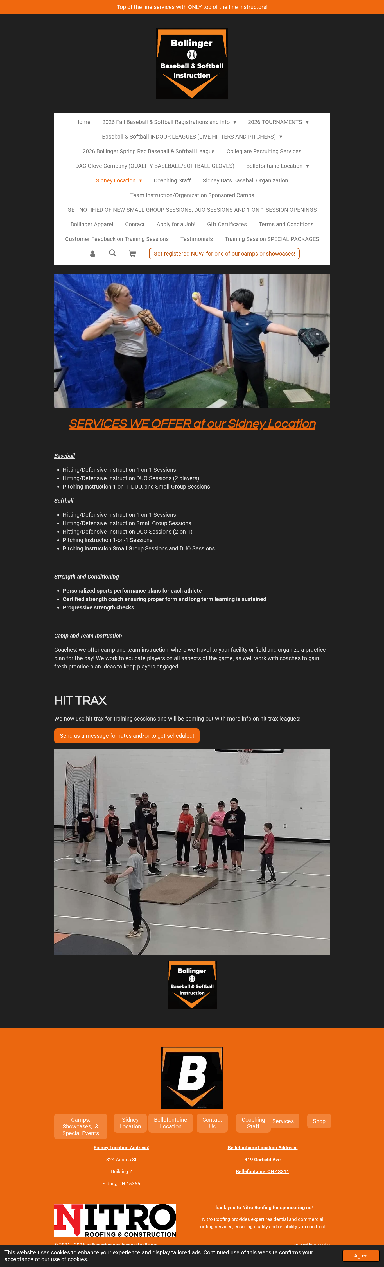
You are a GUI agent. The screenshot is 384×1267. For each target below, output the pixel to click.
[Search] (112, 253)
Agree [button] (361, 1256)
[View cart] (132, 253)
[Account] (92, 253)
